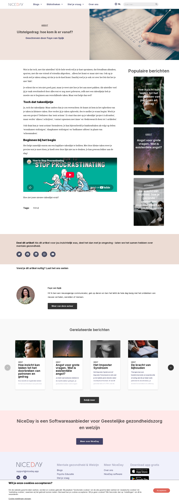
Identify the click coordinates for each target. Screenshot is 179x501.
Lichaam (149, 185)
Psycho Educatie (65, 474)
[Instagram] (25, 477)
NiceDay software (113, 474)
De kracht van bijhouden (141, 366)
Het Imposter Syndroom (102, 366)
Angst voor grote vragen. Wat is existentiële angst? (149, 143)
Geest (44, 25)
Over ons (93, 4)
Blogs (36, 4)
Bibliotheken (53, 4)
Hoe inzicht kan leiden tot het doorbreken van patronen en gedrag (149, 96)
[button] (19, 254)
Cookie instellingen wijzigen (20, 499)
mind (36, 208)
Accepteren (161, 490)
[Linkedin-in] (18, 477)
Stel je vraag (74, 4)
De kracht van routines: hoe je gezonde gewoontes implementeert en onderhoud (148, 199)
